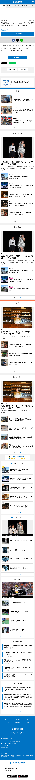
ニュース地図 (4, 20)
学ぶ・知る (31, 5)
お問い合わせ (5, 745)
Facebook (13, 732)
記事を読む (17, 57)
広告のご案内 (5, 747)
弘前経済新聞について (7, 738)
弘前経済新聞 (17, 2)
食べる (8, 5)
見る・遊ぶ (14, 5)
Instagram (22, 732)
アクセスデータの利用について (9, 743)
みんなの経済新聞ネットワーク (17, 763)
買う (19, 5)
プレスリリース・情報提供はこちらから (11, 741)
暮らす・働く (25, 5)
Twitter (17, 732)
